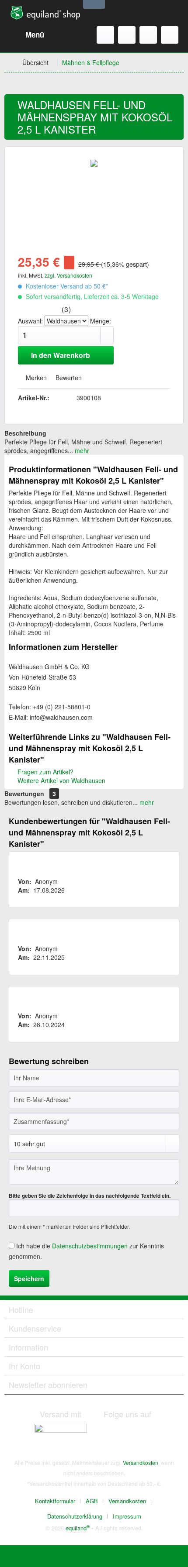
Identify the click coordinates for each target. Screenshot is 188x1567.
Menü (34, 34)
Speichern (29, 1278)
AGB (92, 1501)
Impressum (127, 1516)
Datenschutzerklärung (74, 1516)
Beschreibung (25, 433)
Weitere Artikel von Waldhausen (60, 780)
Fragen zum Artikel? (44, 771)
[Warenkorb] (169, 35)
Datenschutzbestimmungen (90, 1245)
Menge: (100, 320)
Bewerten (68, 377)
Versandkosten (140, 1462)
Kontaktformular (55, 1501)
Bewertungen (24, 793)
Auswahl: (30, 320)
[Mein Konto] (148, 35)
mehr (81, 450)
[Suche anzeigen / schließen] (105, 35)
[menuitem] (26, 35)
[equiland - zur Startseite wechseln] (45, 13)
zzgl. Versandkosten (68, 275)
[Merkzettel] (127, 35)
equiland (78, 1528)
